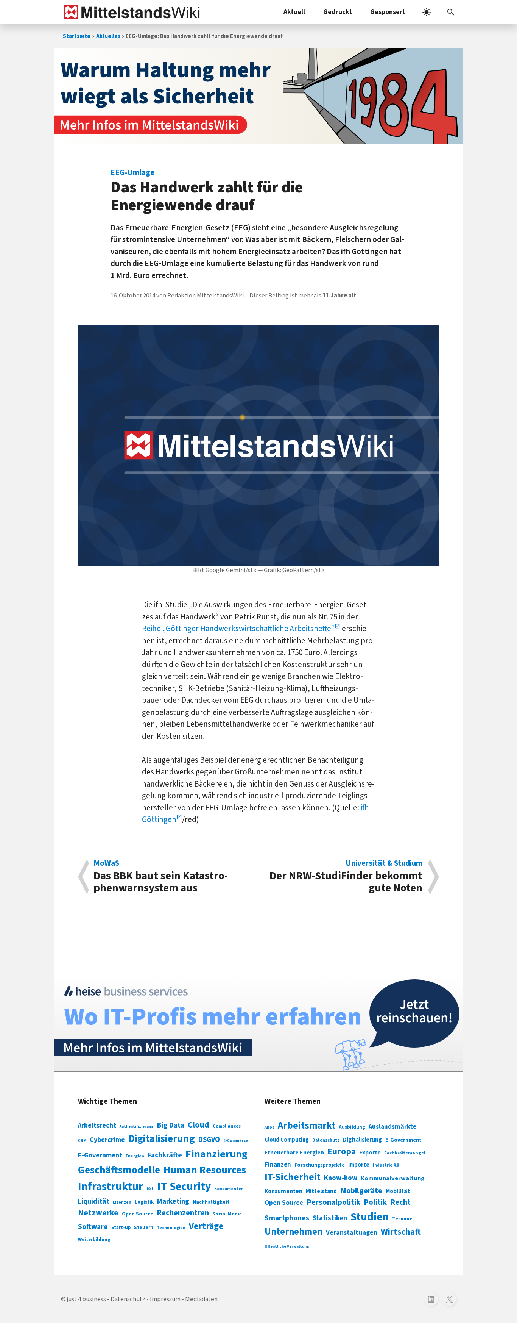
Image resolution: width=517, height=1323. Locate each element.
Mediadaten (201, 1299)
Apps (269, 1127)
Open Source (137, 1213)
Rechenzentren (183, 1212)
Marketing (173, 1201)
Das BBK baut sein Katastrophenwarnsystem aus (160, 876)
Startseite (76, 36)
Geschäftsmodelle (119, 1170)
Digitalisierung (161, 1139)
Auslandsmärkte (392, 1126)
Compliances (227, 1126)
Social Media (227, 1213)
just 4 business (86, 1299)
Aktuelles (108, 36)
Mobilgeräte (361, 1190)
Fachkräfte (165, 1155)
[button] (451, 12)
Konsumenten (229, 1188)
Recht (400, 1202)
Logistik (144, 1202)
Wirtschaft (401, 1232)
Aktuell (294, 12)
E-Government (100, 1155)
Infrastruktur (110, 1187)
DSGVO (209, 1140)
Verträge (206, 1226)
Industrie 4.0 (386, 1165)
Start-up (121, 1227)
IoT (150, 1188)
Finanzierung (216, 1154)
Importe (358, 1165)
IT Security (184, 1187)
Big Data (170, 1125)
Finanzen (278, 1164)
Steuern (143, 1227)
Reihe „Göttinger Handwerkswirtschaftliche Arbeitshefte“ (238, 628)
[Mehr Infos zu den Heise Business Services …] (258, 1023)
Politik (375, 1202)
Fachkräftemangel (404, 1152)
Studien (369, 1217)
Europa (341, 1151)
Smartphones (287, 1218)
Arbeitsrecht (97, 1125)
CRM (82, 1140)
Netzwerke (98, 1213)
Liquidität (93, 1201)
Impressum (165, 1299)
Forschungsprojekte (319, 1165)
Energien (135, 1156)
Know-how (340, 1178)
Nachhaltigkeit (211, 1202)
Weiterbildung (94, 1239)
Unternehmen (293, 1232)
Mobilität (398, 1191)
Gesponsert (387, 12)
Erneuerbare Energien (294, 1152)
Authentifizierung (137, 1126)
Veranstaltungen (351, 1232)
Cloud (198, 1125)
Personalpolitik (333, 1202)
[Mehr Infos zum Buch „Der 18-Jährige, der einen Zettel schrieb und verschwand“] (258, 96)
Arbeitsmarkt (306, 1125)
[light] (426, 12)
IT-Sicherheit (293, 1177)
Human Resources (205, 1170)
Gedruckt (337, 12)
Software (93, 1226)
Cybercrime (107, 1140)
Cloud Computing (287, 1140)
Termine (402, 1219)
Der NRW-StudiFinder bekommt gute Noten (345, 876)
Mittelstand (321, 1191)
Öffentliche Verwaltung (287, 1246)
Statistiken (330, 1218)
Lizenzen (122, 1202)
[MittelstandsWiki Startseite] (130, 12)
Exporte (370, 1152)
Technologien (171, 1227)
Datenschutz (325, 1140)
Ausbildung (352, 1127)
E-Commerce (236, 1140)
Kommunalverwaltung (393, 1178)
